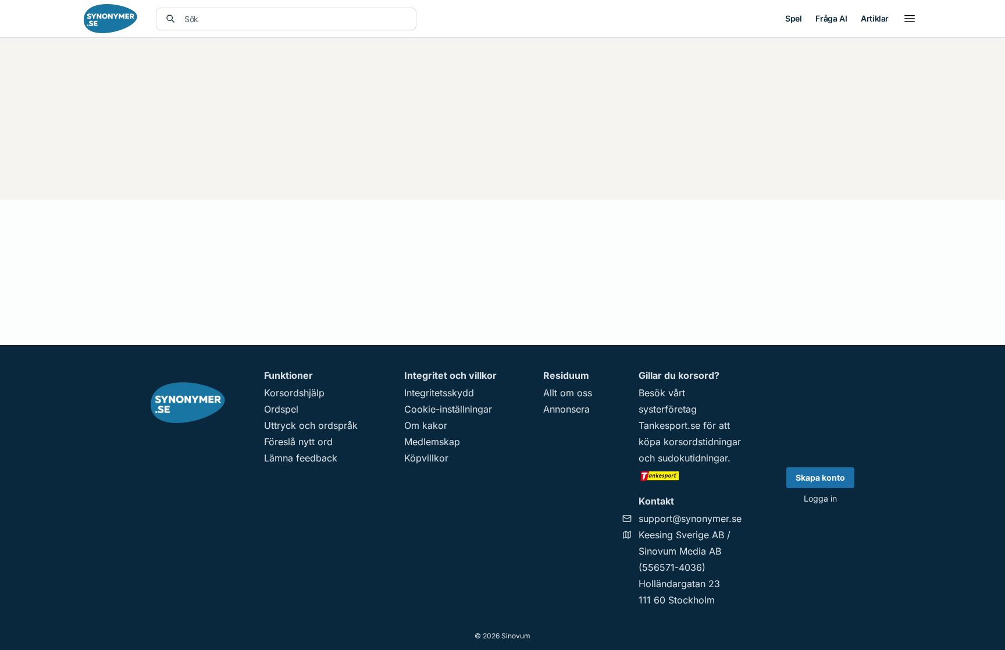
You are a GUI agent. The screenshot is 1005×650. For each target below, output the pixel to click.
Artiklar (875, 18)
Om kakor (425, 425)
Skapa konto (820, 477)
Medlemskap (432, 441)
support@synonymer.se (690, 518)
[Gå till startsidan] (110, 18)
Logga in (820, 498)
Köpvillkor (426, 458)
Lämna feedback (300, 458)
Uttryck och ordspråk (311, 425)
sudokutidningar (693, 458)
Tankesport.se (669, 425)
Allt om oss (567, 393)
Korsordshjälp (294, 393)
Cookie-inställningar (448, 409)
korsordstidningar (702, 441)
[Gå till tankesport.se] (690, 475)
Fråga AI (831, 18)
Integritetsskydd (439, 393)
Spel (793, 18)
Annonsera (566, 409)
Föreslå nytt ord (298, 441)
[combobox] (295, 19)
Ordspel (281, 409)
